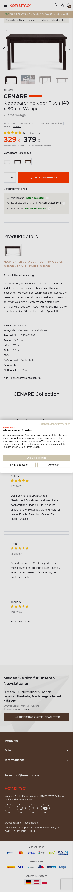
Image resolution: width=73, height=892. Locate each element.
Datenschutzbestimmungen (54, 424)
